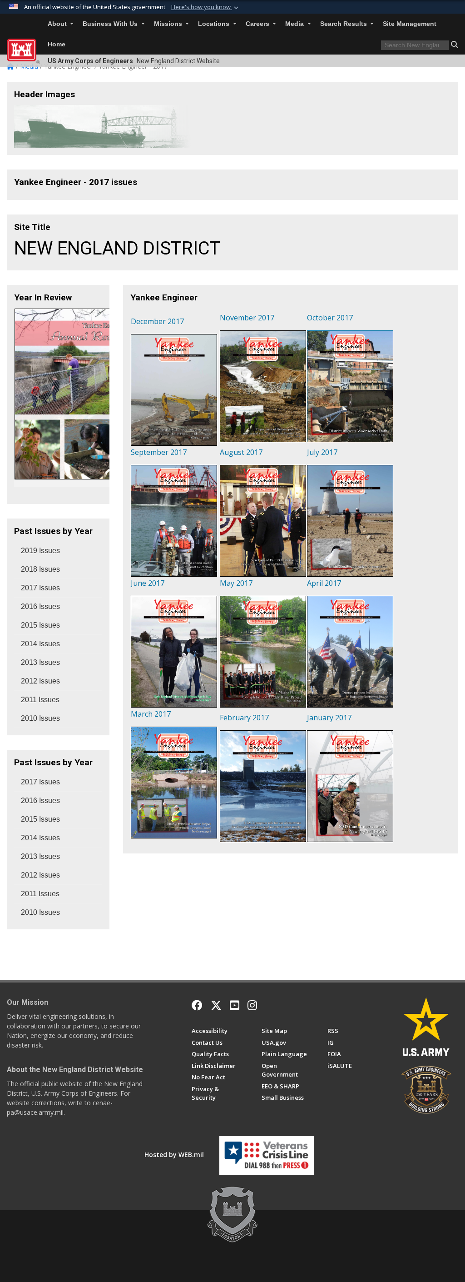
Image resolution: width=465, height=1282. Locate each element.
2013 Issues (40, 662)
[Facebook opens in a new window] (197, 1005)
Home (56, 44)
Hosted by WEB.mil (174, 1154)
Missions (169, 23)
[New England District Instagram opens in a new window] (252, 1005)
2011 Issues (40, 699)
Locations (214, 23)
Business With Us (111, 23)
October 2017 (330, 318)
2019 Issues (40, 550)
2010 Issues (40, 718)
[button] (205, 7)
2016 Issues (40, 606)
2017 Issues (40, 588)
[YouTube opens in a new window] (234, 1005)
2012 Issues (40, 681)
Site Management (409, 23)
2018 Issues (40, 569)
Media (295, 23)
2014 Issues (40, 644)
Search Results (344, 23)
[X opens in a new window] (216, 1005)
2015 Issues (40, 625)
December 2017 (157, 321)
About (58, 23)
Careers (258, 23)
